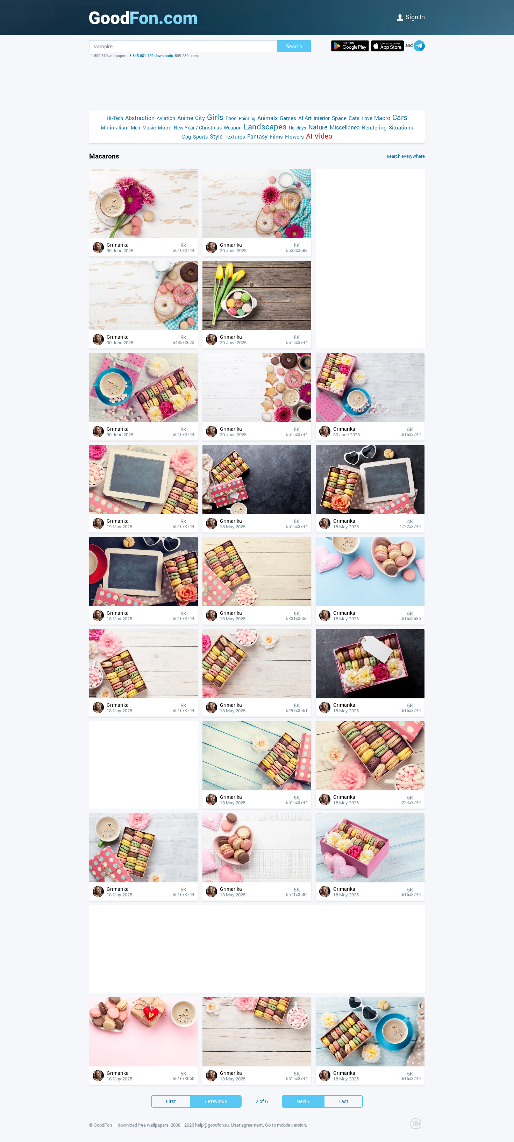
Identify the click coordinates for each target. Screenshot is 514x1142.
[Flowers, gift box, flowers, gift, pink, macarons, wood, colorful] (256, 788)
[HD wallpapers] (350, 45)
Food (231, 118)
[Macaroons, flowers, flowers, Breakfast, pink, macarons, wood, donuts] (256, 236)
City (200, 117)
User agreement (247, 1125)
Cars (399, 117)
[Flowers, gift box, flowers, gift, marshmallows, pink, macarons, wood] (256, 604)
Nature (318, 127)
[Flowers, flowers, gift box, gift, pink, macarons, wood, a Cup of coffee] (143, 880)
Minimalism (115, 127)
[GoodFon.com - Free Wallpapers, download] (143, 17)
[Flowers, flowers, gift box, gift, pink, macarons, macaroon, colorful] (256, 512)
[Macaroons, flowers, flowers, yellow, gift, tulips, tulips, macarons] (256, 328)
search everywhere (406, 156)
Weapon (233, 127)
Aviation (166, 118)
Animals (267, 117)
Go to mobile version (285, 1125)
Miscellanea (345, 127)
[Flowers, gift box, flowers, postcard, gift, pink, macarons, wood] (143, 512)
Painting (247, 118)
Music (149, 127)
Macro (382, 117)
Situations (401, 127)
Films (276, 136)
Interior (322, 118)
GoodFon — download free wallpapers (131, 1125)
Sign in (415, 17)
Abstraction (140, 117)
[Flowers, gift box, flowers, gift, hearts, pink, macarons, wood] (370, 880)
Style (216, 136)
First (171, 1101)
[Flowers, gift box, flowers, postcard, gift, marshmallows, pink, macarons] (143, 604)
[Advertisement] (257, 84)
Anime (185, 117)
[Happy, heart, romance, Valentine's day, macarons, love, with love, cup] (370, 604)
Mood (165, 127)
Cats (354, 117)
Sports (200, 136)
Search (294, 46)
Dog (186, 136)
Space (339, 117)
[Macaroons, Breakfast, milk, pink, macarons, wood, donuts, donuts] (143, 328)
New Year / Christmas (198, 127)
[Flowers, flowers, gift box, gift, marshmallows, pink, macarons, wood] (370, 788)
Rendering (374, 127)
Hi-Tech (115, 118)
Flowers (294, 136)
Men (135, 127)
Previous (217, 1101)
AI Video (319, 136)
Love (367, 118)
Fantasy (257, 136)
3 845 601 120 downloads (151, 55)
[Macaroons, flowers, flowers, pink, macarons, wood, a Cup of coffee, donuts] (256, 420)
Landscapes (265, 126)
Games (288, 117)
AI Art (305, 117)
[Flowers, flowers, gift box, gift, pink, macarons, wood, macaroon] (143, 696)
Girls (215, 117)
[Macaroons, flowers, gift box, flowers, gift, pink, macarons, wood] (143, 420)
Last (343, 1101)
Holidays (297, 128)
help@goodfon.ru (212, 1125)
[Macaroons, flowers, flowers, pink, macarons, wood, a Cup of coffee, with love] (143, 236)
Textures (234, 136)
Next (302, 1101)
